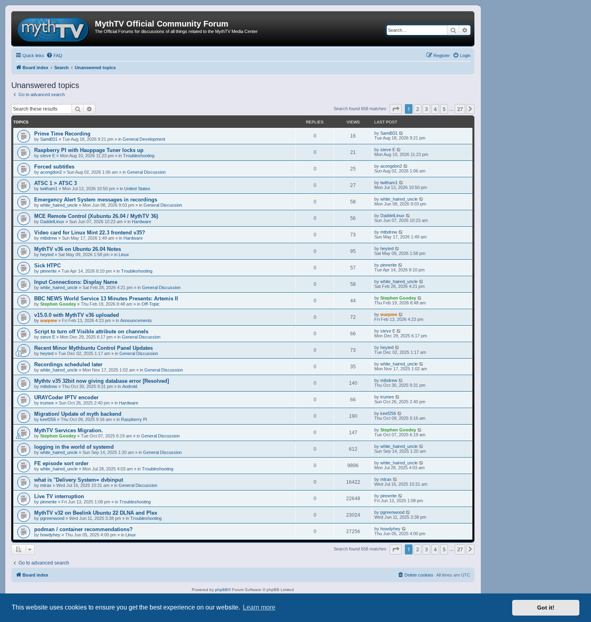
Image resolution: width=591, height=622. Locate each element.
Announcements (136, 320)
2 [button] (417, 109)
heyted (46, 254)
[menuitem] (54, 55)
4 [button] (435, 109)
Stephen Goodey (58, 304)
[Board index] (54, 28)
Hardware (141, 221)
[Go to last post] (401, 133)
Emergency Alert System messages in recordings (95, 200)
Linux (124, 254)
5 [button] (444, 109)
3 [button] (426, 109)
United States (137, 188)
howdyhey (50, 534)
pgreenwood (52, 518)
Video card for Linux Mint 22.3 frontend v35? (89, 233)
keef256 (48, 419)
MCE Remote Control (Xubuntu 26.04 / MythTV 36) (96, 216)
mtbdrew (48, 238)
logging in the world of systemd (74, 447)
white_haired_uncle (59, 205)
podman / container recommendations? (83, 529)
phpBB (221, 589)
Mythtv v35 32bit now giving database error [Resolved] (101, 381)
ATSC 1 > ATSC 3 (55, 183)
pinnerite (48, 271)
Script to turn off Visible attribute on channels (91, 331)
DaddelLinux (52, 221)
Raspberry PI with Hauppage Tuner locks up (89, 150)
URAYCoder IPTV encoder (66, 397)
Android (129, 386)
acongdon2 (51, 172)
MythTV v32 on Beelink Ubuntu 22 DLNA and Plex (95, 513)
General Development (144, 139)
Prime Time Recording (62, 134)
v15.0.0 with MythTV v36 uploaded (76, 315)
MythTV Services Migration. (68, 430)
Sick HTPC (47, 266)
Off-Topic (151, 304)
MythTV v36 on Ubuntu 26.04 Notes (77, 249)
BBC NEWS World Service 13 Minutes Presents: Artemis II (106, 299)
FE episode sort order (61, 463)
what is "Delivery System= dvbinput (78, 480)
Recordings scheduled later (68, 364)
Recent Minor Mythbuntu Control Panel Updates (93, 348)
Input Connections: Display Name (75, 282)
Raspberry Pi (134, 419)
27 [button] (460, 109)
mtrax (45, 485)
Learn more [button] (259, 607)
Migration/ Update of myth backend (77, 414)
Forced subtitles (54, 167)
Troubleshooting (138, 155)
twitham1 (48, 188)
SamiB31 (48, 139)
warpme (48, 320)
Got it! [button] (545, 607)
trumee (47, 402)
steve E (47, 155)
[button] (396, 109)
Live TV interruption (59, 496)
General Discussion (146, 172)
